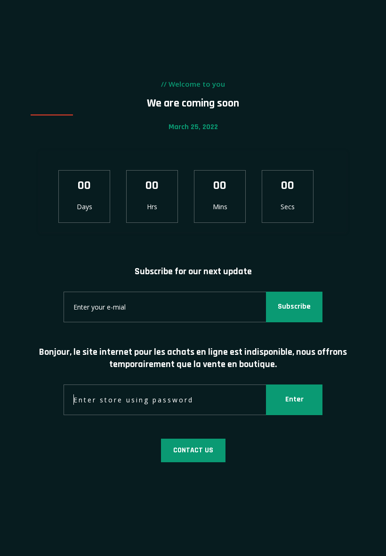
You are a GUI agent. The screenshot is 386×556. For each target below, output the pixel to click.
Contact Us (193, 450)
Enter (294, 399)
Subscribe (294, 306)
